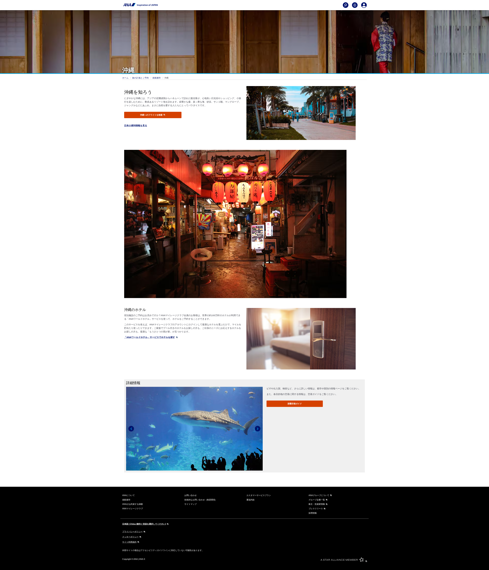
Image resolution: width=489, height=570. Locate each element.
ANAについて (128, 495)
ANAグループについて (319, 495)
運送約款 (250, 500)
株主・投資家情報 (317, 504)
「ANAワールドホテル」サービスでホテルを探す (149, 337)
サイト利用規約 (129, 542)
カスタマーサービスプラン (258, 495)
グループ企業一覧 (317, 500)
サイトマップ (190, 504)
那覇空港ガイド (295, 404)
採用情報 (313, 513)
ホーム (125, 78)
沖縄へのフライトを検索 (151, 115)
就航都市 (156, 78)
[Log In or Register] (364, 5)
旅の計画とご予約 (141, 78)
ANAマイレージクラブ (132, 508)
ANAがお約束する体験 (132, 504)
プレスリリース (316, 508)
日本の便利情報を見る (135, 125)
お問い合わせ (190, 495)
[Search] (345, 5)
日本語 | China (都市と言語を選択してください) (144, 524)
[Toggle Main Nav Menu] (355, 5)
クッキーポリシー (130, 537)
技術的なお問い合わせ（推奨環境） (200, 500)
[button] (131, 428)
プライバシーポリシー (132, 532)
